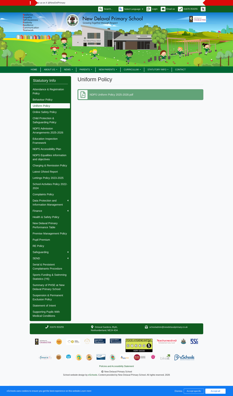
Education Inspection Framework (45, 140)
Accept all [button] (215, 391)
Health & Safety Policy (46, 217)
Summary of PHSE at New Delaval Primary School (48, 287)
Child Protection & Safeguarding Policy (44, 120)
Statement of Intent (44, 305)
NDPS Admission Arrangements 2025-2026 (48, 130)
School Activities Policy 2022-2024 (50, 186)
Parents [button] (85, 69)
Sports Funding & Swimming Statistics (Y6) (49, 276)
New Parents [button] (107, 69)
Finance (37, 210)
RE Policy (38, 245)
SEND (36, 258)
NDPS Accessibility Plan (47, 149)
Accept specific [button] (194, 391)
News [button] (67, 69)
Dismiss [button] (178, 391)
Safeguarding (41, 252)
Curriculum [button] (131, 69)
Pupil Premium (41, 239)
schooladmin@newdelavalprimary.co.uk (168, 327)
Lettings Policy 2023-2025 (48, 177)
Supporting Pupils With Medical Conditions (46, 313)
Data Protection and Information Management (48, 202)
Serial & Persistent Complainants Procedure (47, 266)
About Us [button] (50, 69)
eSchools (92, 375)
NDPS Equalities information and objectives (49, 157)
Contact (180, 69)
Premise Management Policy (50, 233)
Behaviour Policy (42, 99)
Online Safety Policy (45, 112)
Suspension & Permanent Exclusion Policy (48, 297)
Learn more (85, 391)
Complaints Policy (43, 194)
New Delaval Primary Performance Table (45, 225)
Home (34, 69)
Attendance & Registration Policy (48, 91)
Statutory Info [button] (157, 69)
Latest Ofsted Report (45, 171)
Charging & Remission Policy (50, 165)
